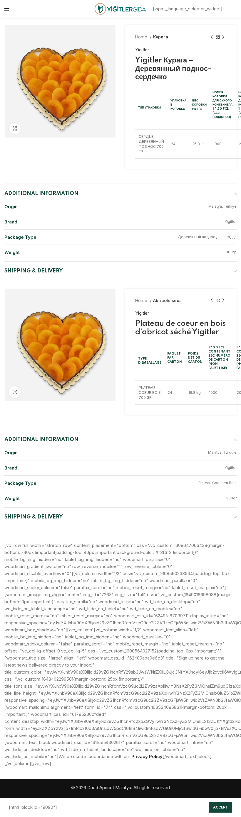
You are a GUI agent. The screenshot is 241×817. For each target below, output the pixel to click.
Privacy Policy (147, 756)
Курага (160, 36)
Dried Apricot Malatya (109, 787)
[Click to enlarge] (15, 128)
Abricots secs (167, 300)
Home (141, 36)
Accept (220, 807)
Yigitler (142, 49)
